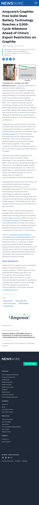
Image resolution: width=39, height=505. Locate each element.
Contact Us (5, 439)
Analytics (5, 389)
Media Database (7, 382)
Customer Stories (7, 409)
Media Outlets (6, 431)
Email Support (6, 441)
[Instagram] (11, 457)
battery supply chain (21, 301)
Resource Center (7, 419)
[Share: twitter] (7, 59)
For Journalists (6, 422)
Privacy (17, 461)
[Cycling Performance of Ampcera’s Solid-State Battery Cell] (19, 81)
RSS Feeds (5, 429)
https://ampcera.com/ (10, 290)
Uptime (24, 461)
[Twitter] (5, 457)
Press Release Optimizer (10, 397)
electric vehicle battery (9, 303)
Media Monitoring (7, 387)
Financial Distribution (8, 377)
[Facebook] (3, 457)
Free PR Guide (30, 364)
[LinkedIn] (8, 457)
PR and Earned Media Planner (11, 427)
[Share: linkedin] (10, 59)
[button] (35, 3)
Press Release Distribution (10, 374)
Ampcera (20, 86)
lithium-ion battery (24, 303)
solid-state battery (8, 306)
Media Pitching (6, 384)
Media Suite (5, 379)
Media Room (6, 392)
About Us (5, 404)
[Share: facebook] (3, 59)
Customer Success (8, 394)
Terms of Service (7, 461)
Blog (3, 407)
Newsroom (5, 424)
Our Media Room (7, 412)
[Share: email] (13, 59)
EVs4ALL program (12, 220)
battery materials (8, 301)
